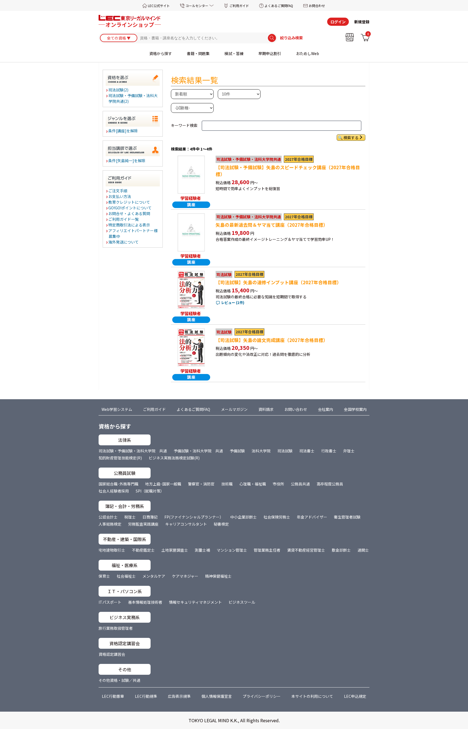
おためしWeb (307, 53)
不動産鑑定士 (143, 550)
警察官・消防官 (201, 484)
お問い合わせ (295, 409)
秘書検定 (221, 524)
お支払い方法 (120, 196)
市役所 (278, 484)
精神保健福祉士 (218, 576)
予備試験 (237, 450)
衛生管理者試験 (347, 517)
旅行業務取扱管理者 (116, 628)
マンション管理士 (232, 550)
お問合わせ (317, 5)
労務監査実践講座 (143, 524)
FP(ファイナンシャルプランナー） (193, 517)
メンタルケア (153, 576)
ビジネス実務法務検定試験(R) (174, 458)
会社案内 (325, 409)
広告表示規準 (179, 696)
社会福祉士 (126, 576)
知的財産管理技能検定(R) (120, 458)
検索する (351, 137)
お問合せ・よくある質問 (129, 213)
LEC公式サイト (159, 5)
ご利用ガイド (239, 5)
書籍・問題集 (198, 53)
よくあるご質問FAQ (279, 5)
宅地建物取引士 (112, 550)
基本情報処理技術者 (145, 602)
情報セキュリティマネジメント (195, 602)
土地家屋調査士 (174, 550)
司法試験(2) (119, 89)
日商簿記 (150, 517)
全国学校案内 (355, 409)
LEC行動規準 (146, 696)
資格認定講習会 (112, 654)
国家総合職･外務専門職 (118, 484)
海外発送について (124, 242)
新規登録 (361, 21)
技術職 (227, 484)
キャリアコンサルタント (186, 524)
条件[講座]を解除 (123, 130)
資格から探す (160, 53)
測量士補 (202, 550)
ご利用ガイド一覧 (124, 219)
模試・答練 (234, 53)
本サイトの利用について (312, 696)
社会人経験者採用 (114, 491)
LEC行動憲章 (113, 696)
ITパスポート (110, 602)
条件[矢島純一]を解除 (127, 160)
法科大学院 (261, 450)
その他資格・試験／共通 (119, 680)
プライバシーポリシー (262, 696)
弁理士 (349, 450)
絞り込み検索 (291, 38)
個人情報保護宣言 (217, 696)
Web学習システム (117, 409)
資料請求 (266, 409)
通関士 (363, 550)
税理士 (130, 517)
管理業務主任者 (267, 550)
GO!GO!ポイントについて (130, 207)
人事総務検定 (110, 524)
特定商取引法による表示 (129, 225)
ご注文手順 (118, 190)
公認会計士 (108, 517)
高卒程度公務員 (330, 484)
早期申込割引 (269, 53)
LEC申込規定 (355, 696)
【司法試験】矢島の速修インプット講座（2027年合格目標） (278, 282)
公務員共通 (300, 484)
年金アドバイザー (312, 517)
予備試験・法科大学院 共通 (198, 450)
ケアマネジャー (185, 576)
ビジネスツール (242, 602)
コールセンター (197, 5)
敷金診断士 (341, 550)
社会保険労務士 (277, 517)
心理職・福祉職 (252, 484)
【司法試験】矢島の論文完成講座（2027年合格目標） (272, 340)
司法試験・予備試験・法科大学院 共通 (133, 450)
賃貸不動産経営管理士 (306, 550)
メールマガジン (234, 409)
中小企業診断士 (243, 517)
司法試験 (284, 450)
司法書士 (306, 450)
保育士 (104, 576)
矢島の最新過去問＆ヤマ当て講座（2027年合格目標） (272, 225)
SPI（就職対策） (150, 491)
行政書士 (328, 450)
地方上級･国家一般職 (163, 484)
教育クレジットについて (129, 202)
